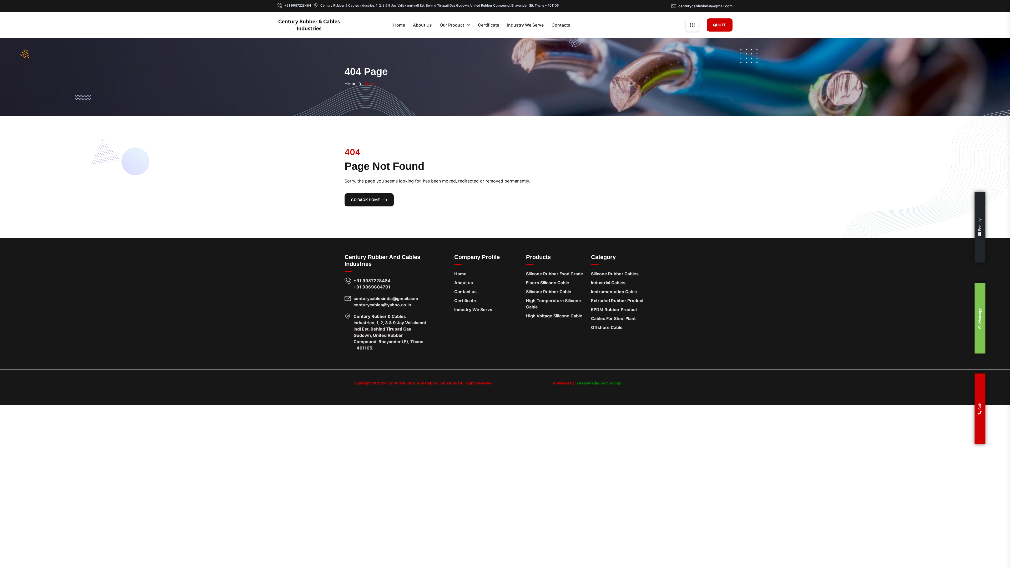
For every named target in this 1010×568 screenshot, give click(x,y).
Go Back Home (365, 199)
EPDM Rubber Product (614, 309)
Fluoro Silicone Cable (547, 282)
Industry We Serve (525, 25)
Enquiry (980, 225)
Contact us (465, 291)
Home (399, 25)
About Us (422, 25)
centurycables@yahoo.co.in (382, 304)
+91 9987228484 (297, 5)
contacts (561, 25)
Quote (719, 25)
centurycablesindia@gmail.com (705, 6)
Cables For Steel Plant (613, 318)
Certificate (488, 25)
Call (980, 407)
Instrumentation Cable (614, 291)
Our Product (452, 25)
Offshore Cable (607, 327)
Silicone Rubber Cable (548, 291)
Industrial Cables (608, 282)
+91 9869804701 (372, 287)
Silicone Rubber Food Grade (554, 273)
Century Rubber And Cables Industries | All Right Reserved (439, 383)
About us (463, 282)
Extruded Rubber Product (617, 300)
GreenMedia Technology (598, 383)
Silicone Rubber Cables (615, 273)
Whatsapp (980, 317)
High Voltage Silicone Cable (554, 315)
